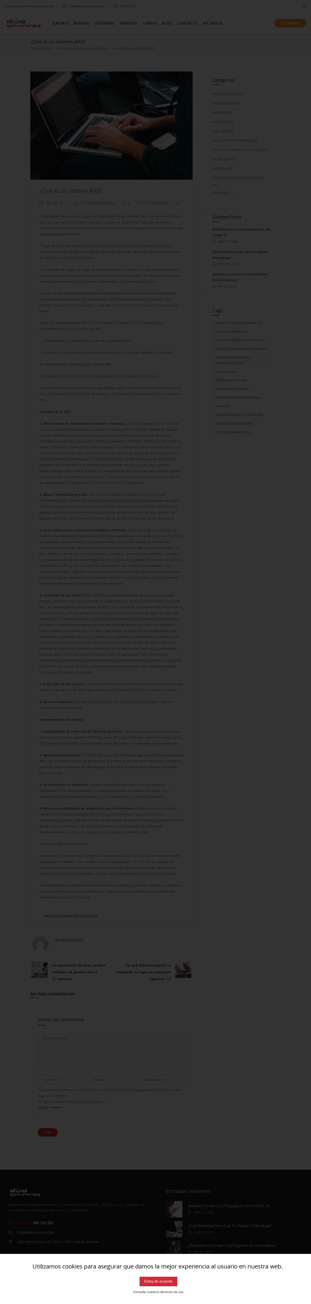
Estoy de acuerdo (158, 1281)
